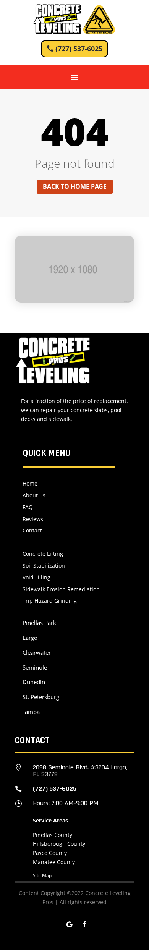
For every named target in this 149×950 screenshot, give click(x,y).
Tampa (31, 711)
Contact (32, 530)
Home (30, 483)
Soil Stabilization (44, 565)
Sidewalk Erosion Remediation (61, 589)
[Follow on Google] (69, 924)
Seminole (35, 667)
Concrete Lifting (43, 553)
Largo (30, 637)
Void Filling (36, 577)
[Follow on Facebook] (85, 924)
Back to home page (75, 186)
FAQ (28, 507)
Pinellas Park (39, 622)
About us (34, 495)
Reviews (33, 519)
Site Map (42, 875)
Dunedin (34, 682)
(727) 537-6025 (78, 48)
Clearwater (37, 652)
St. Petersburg (41, 697)
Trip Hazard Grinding (50, 600)
